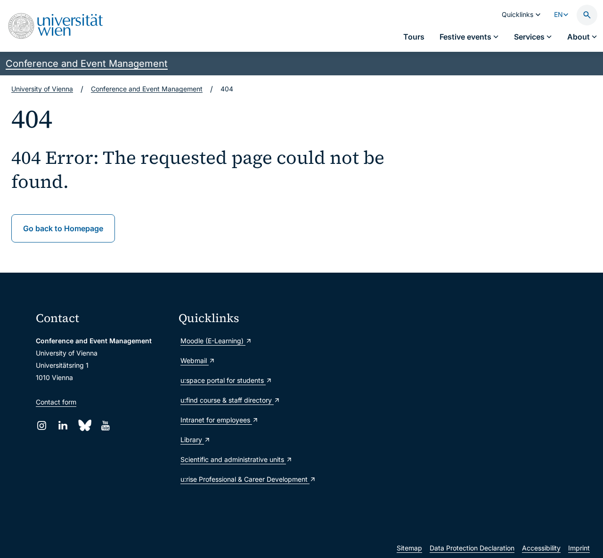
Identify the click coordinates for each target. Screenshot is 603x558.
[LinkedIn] (63, 425)
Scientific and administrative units (233, 459)
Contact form (56, 402)
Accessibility (541, 548)
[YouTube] (105, 425)
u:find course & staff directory (227, 400)
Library (192, 440)
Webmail (194, 360)
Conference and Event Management (87, 63)
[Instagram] (41, 425)
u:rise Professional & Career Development (245, 479)
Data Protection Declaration (472, 548)
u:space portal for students (223, 380)
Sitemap (409, 548)
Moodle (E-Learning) (212, 341)
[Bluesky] (84, 425)
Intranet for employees (216, 420)
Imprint (579, 548)
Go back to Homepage (63, 228)
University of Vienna (42, 89)
